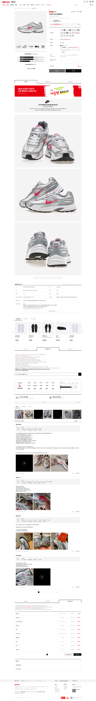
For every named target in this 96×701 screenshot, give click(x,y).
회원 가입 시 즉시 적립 (65, 39)
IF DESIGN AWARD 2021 (63, 698)
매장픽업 (63, 52)
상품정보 (25, 81)
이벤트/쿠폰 (32, 4)
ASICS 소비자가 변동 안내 (63, 680)
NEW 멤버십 (48, 4)
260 (65, 56)
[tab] (18, 319)
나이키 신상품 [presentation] (33, 318)
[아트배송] (62, 47)
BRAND (3, 4)
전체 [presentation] (17, 406)
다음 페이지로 (55, 592)
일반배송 (63, 45)
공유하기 (80, 11)
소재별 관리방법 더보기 (51, 311)
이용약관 (28, 691)
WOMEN (12, 4)
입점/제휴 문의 (57, 689)
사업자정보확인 (17, 691)
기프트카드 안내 (57, 691)
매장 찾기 (56, 687)
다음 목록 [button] (83, 332)
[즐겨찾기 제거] (78, 11)
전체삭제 (44, 402)
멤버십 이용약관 (33, 691)
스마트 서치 (90, 4)
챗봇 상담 (45, 680)
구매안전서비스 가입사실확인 (19, 693)
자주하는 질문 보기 (69, 654)
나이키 (55, 11)
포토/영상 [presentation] (23, 406)
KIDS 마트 (37, 4)
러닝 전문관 (43, 4)
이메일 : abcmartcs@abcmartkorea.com (30, 689)
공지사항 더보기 (69, 680)
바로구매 (73, 70)
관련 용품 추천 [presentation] (18, 318)
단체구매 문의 (57, 690)
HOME (17, 8)
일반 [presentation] (30, 406)
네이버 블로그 (76, 687)
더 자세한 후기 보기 (30, 68)
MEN (8, 4)
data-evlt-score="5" (38, 414)
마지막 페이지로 (57, 592)
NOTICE (56, 680)
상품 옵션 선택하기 (56, 397)
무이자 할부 (62, 42)
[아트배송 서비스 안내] (66, 47)
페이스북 (73, 687)
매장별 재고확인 (52, 56)
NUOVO (65, 689)
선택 (61, 60)
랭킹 (20, 4)
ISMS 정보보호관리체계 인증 (71, 698)
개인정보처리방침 (23, 691)
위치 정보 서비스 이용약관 (41, 691)
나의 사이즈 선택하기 (23, 397)
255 (61, 56)
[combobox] (25, 8)
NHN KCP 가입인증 (67, 698)
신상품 (24, 4)
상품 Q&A (70, 81)
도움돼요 (78, 473)
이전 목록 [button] (12, 332)
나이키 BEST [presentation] (25, 318)
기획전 (27, 4)
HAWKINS (65, 686)
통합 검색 (92, 4)
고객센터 (56, 686)
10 (53, 592)
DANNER (65, 687)
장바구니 (57, 70)
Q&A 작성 (77, 654)
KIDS (16, 4)
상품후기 (48, 81)
